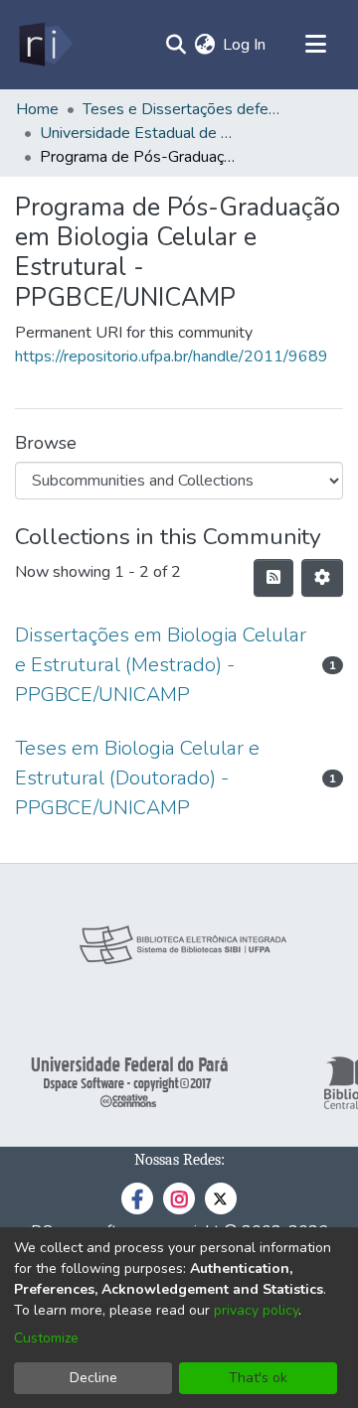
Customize (46, 1338)
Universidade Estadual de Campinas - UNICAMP (139, 133)
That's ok (258, 1377)
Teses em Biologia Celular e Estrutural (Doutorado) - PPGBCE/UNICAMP (137, 778)
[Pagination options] (322, 578)
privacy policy (256, 1310)
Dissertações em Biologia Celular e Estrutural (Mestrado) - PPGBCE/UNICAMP (160, 665)
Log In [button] (245, 45)
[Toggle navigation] (315, 45)
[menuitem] (204, 45)
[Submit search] (175, 45)
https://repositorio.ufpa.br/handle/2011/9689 (171, 356)
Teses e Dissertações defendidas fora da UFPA (182, 109)
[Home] (44, 45)
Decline (93, 1377)
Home (37, 109)
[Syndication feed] (273, 578)
